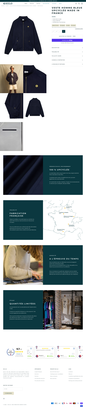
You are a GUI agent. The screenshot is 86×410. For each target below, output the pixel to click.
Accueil (3, 5)
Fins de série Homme (40, 378)
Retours (70, 374)
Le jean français (38, 371)
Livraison (71, 371)
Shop (7, 5)
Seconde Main (46, 3)
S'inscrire (8, 393)
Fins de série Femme (39, 380)
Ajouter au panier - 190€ (67, 36)
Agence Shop (22, 404)
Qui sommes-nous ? (55, 371)
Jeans (26, 3)
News (60, 3)
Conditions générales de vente (76, 376)
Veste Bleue (40, 5)
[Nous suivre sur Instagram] (4, 398)
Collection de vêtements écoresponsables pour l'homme (23, 5)
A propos (54, 3)
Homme (32, 3)
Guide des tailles (79, 28)
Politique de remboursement (75, 380)
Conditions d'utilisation (74, 378)
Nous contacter (53, 376)
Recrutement (53, 378)
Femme (38, 3)
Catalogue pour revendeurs (56, 374)
